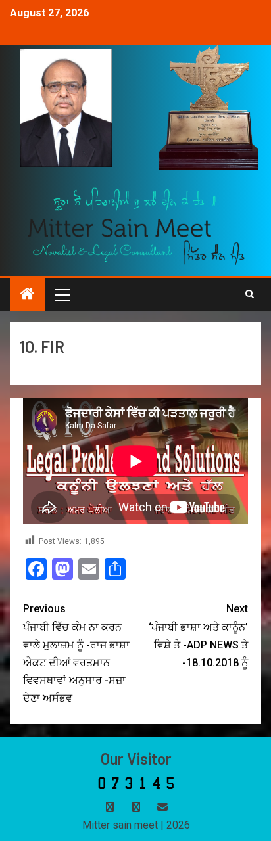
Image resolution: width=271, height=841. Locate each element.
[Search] (249, 294)
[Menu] (61, 294)
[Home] (27, 295)
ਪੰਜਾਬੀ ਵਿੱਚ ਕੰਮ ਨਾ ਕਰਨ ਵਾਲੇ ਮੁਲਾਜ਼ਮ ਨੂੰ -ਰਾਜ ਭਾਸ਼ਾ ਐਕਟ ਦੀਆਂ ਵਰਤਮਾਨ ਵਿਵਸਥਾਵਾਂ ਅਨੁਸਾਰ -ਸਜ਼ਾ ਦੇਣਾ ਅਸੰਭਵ (76, 653)
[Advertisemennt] (136, 225)
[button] (61, 294)
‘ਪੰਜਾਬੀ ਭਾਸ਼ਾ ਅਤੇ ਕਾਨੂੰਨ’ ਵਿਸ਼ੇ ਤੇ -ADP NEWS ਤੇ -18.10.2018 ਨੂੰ (198, 635)
